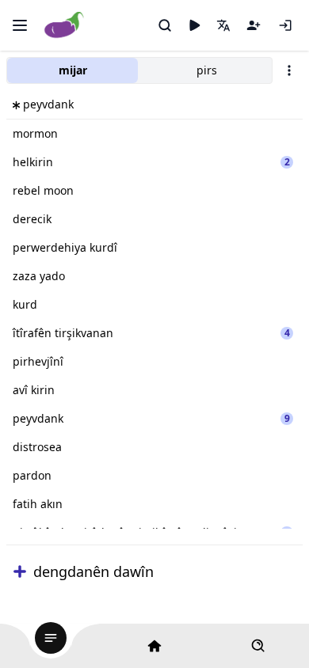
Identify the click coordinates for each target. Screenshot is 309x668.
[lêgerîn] (164, 25)
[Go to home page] (64, 26)
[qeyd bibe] (253, 25)
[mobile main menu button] (19, 25)
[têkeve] (285, 25)
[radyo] (194, 25)
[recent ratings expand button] (20, 571)
